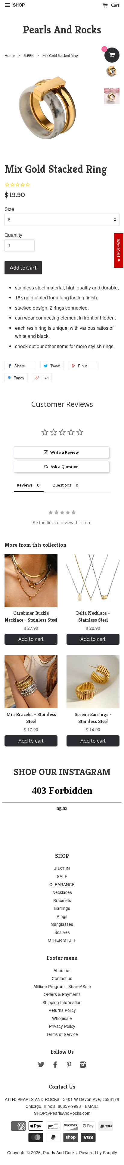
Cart (114, 5)
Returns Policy (62, 1010)
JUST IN (62, 868)
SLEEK (28, 55)
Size (9, 208)
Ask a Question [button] (65, 466)
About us (62, 970)
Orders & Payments (62, 994)
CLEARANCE (62, 884)
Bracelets (62, 900)
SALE (62, 876)
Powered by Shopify (98, 1152)
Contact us (62, 978)
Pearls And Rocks (62, 29)
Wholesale (62, 1018)
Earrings (62, 908)
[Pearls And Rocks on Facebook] (55, 1065)
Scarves (62, 932)
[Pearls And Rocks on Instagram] (82, 1065)
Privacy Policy (62, 1026)
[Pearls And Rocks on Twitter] (41, 1065)
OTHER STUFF (62, 940)
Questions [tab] (61, 485)
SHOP (18, 5)
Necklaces (62, 892)
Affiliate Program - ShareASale (62, 986)
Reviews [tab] (25, 485)
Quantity (13, 234)
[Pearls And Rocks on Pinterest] (69, 1065)
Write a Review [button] (64, 452)
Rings (62, 916)
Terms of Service (62, 1034)
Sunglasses (62, 924)
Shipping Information (62, 1002)
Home (10, 55)
